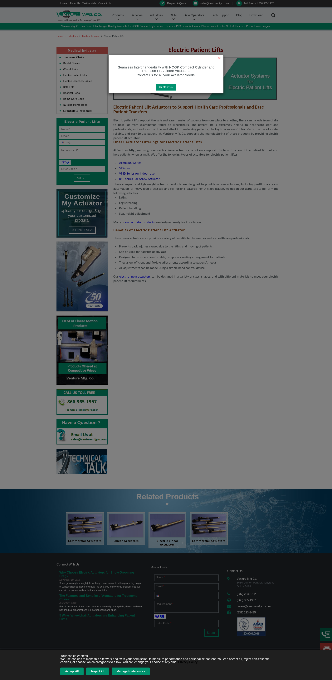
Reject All (97, 671)
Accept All (72, 671)
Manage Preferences (130, 671)
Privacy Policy (187, 662)
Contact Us (166, 87)
